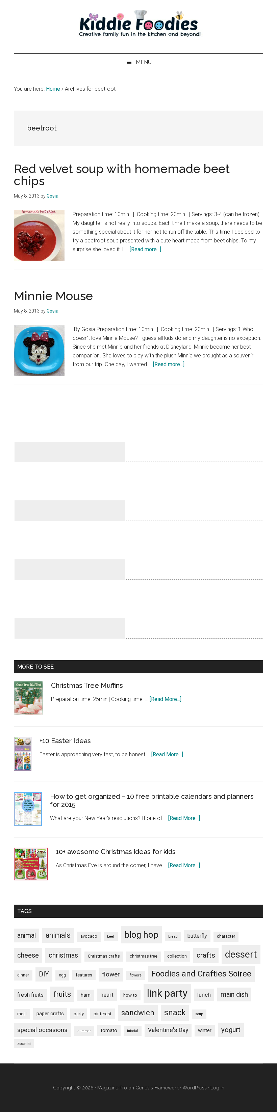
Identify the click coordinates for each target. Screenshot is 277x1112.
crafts (206, 955)
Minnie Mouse (53, 296)
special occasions (42, 1029)
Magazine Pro (112, 1087)
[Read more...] (145, 249)
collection (177, 956)
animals (58, 935)
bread (173, 936)
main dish (234, 994)
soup (199, 1014)
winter (204, 1030)
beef (111, 936)
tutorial (132, 1031)
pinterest (102, 1013)
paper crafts (50, 1014)
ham (86, 995)
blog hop (141, 935)
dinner (23, 975)
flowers (136, 975)
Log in (217, 1087)
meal (22, 1014)
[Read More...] (165, 699)
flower (111, 974)
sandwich (137, 1012)
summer (84, 1031)
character (226, 936)
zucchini (24, 1044)
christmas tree (143, 956)
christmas (63, 955)
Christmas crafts (104, 956)
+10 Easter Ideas (65, 741)
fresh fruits (30, 995)
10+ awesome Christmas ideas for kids (116, 852)
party (79, 1013)
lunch (204, 994)
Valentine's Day (168, 1030)
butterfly (197, 936)
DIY (44, 974)
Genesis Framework (157, 1087)
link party (167, 993)
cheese (28, 955)
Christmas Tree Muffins (87, 685)
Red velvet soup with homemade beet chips (122, 175)
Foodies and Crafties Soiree (201, 973)
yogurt (231, 1030)
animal (26, 935)
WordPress (194, 1087)
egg (62, 975)
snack (174, 1012)
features (84, 974)
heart (107, 994)
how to (130, 995)
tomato (109, 1030)
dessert (241, 954)
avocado (88, 936)
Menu (144, 62)
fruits (62, 994)
